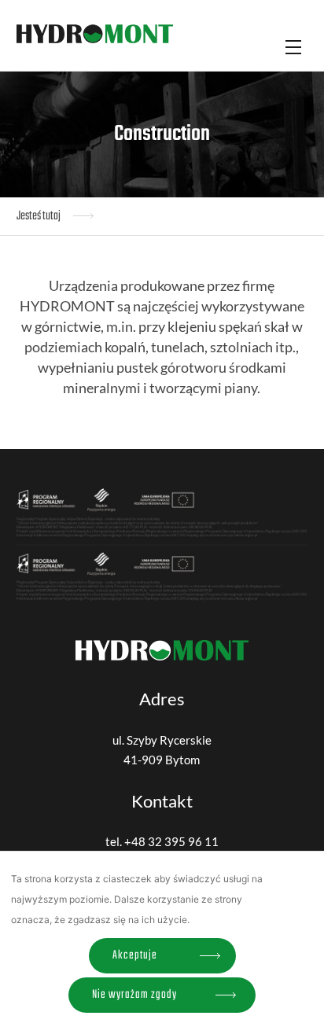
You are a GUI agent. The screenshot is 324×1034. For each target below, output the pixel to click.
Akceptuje (134, 955)
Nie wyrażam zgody (134, 994)
